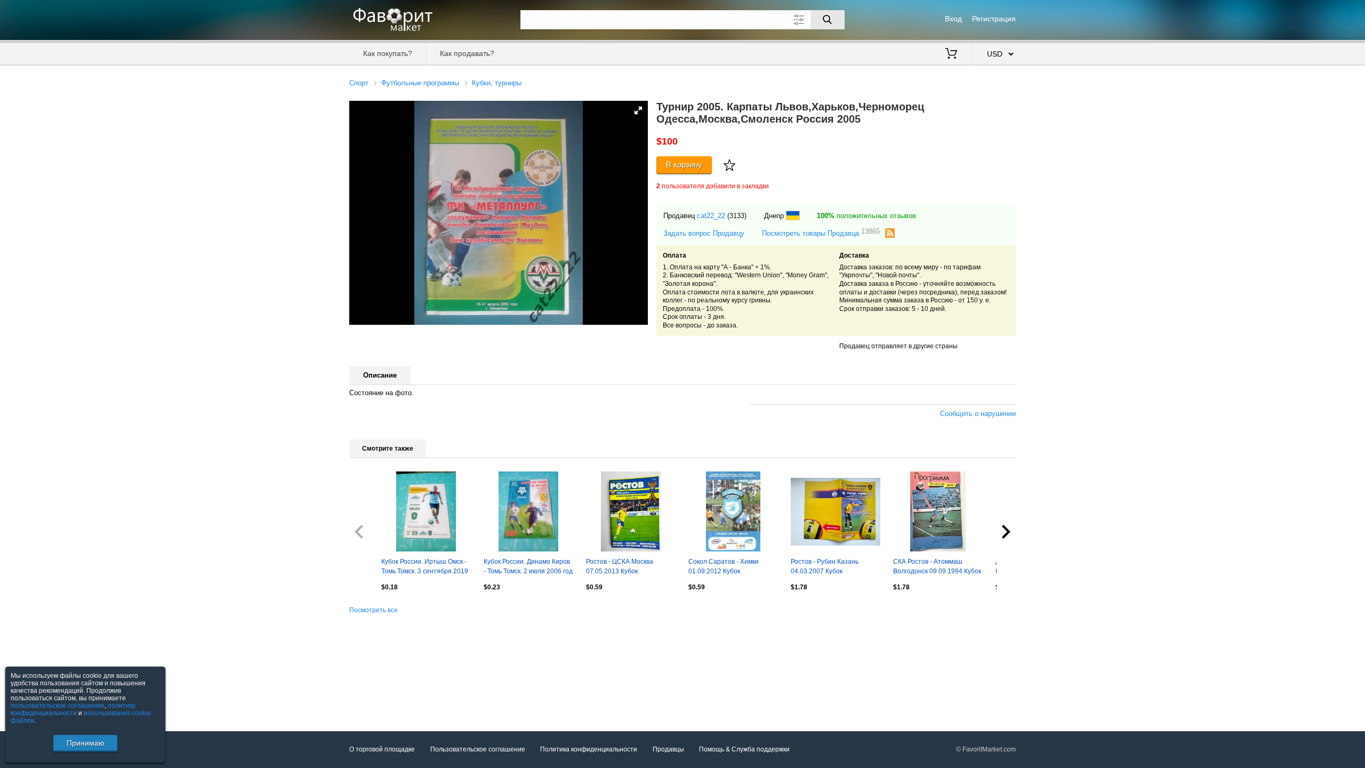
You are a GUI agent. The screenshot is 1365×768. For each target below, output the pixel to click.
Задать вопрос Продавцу (703, 233)
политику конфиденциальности (73, 709)
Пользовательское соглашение (477, 749)
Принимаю (86, 743)
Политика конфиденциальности (588, 749)
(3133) (736, 216)
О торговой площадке (382, 749)
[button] (638, 110)
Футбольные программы (420, 83)
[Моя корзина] (951, 54)
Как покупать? (387, 53)
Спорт (358, 83)
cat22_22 (711, 216)
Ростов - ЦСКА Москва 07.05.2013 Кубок (619, 566)
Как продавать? (467, 53)
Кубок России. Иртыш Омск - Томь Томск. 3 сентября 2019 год (424, 567)
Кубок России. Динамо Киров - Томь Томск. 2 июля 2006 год (528, 566)
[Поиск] (827, 19)
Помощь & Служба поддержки (744, 749)
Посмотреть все (373, 610)
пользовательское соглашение (58, 705)
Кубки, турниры (496, 83)
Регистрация (994, 18)
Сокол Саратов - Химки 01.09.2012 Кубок (723, 566)
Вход (953, 18)
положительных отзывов (866, 216)
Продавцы (668, 749)
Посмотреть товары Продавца (821, 232)
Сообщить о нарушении (978, 414)
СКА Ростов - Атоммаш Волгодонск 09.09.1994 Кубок (937, 566)
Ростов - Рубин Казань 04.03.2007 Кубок (824, 566)
